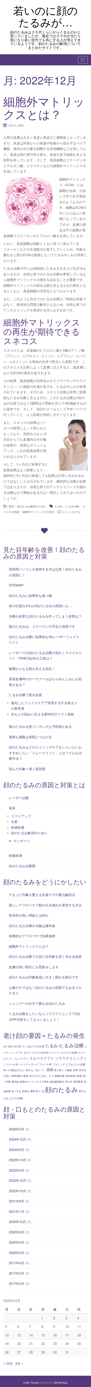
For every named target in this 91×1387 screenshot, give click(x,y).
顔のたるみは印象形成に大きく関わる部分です (43, 977)
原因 (49, 1069)
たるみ (59, 506)
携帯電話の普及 (19, 1075)
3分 (5, 1046)
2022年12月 (17, 1180)
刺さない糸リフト (36, 1070)
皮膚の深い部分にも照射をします (34, 966)
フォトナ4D (45, 1064)
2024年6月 (16, 1149)
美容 (11, 506)
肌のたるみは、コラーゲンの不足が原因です (42, 626)
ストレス (54, 1052)
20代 (10, 1046)
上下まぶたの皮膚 (75, 1064)
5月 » (19, 1363)
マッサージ (21, 840)
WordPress (60, 1382)
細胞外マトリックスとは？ (44, 107)
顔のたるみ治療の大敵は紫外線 (32, 925)
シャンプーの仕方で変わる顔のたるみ (37, 1003)
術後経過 (17, 827)
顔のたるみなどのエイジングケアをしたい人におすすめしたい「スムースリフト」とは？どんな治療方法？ (45, 753)
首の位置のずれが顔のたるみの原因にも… (40, 605)
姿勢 (75, 1070)
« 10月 (8, 1363)
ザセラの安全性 (40, 1052)
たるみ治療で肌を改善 (25, 694)
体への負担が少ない (14, 1070)
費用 (32, 1091)
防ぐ (38, 1091)
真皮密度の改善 (73, 1075)
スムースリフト (41, 1058)
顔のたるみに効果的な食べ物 (30, 595)
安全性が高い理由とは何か (29, 915)
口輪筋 (68, 1070)
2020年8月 (16, 1232)
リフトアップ (21, 816)
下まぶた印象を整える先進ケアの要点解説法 (42, 894)
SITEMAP (16, 585)
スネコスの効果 (68, 1052)
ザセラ (27, 1052)
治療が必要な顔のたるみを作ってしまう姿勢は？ (45, 616)
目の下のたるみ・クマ (41, 1075)
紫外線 (15, 1081)
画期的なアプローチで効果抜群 (32, 935)
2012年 (18, 1046)
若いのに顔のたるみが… (45, 15)
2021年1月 (16, 1211)
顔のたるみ (61, 1089)
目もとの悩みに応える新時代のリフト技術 (42, 714)
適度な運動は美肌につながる (30, 736)
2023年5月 (16, 1170)
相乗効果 (59, 1075)
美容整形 (78, 1081)
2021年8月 (16, 1201)
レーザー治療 (19, 797)
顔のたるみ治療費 (22, 865)
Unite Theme (31, 1382)
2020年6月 (16, 1242)
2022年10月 (17, 1190)
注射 (14, 821)
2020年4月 (16, 1252)
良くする (16, 1091)
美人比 (68, 1081)
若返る (25, 1091)
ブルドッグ (59, 1064)
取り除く (59, 1070)
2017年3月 (16, 1273)
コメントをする (71, 512)
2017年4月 (16, 1262)
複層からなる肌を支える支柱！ (32, 668)
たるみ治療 (72, 506)
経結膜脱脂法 (57, 1081)
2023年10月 (17, 1159)
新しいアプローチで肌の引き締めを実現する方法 (45, 905)
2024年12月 (17, 1139)
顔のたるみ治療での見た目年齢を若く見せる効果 (45, 956)
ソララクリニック (69, 1058)
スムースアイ (21, 1058)
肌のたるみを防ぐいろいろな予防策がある (40, 726)
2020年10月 (17, 1221)
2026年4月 (16, 1129)
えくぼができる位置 (33, 1046)
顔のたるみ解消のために (31, 506)
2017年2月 (16, 1283)
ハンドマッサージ (28, 1064)
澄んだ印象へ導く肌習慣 (27, 768)
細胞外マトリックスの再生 (38, 512)
